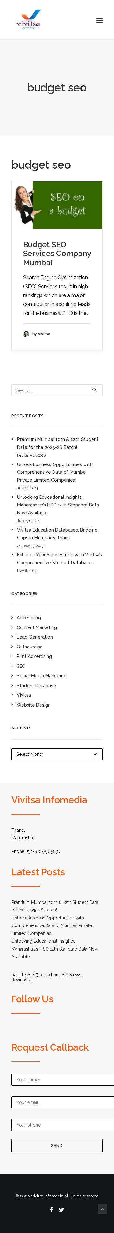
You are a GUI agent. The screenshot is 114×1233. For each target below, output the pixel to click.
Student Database (36, 685)
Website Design (34, 705)
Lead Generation (35, 637)
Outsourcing (30, 646)
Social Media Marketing (41, 675)
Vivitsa (24, 695)
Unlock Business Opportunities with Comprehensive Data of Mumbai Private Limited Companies (54, 472)
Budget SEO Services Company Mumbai (57, 254)
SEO (21, 666)
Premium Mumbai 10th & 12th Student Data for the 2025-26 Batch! (57, 443)
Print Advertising (34, 656)
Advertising (29, 617)
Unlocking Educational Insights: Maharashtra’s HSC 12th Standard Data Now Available (58, 505)
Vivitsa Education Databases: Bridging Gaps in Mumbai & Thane (57, 533)
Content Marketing (37, 627)
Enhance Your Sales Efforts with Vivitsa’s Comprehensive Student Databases (59, 558)
